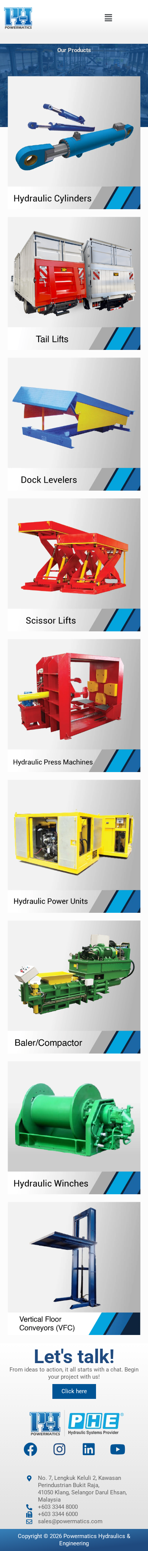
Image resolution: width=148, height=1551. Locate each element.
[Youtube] (118, 1449)
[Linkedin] (88, 1449)
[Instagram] (59, 1449)
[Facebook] (30, 1449)
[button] (108, 18)
